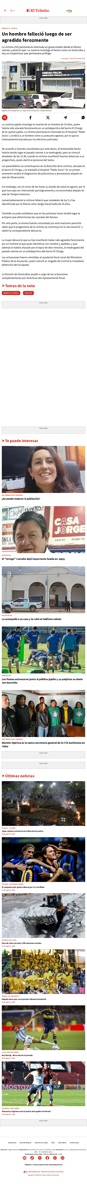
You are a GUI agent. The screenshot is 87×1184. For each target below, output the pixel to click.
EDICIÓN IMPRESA (25, 1143)
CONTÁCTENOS (48, 1165)
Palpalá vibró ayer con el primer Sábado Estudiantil (24, 999)
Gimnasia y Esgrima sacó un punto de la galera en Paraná (26, 1111)
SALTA (53, 1143)
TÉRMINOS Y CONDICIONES (33, 1165)
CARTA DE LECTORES (41, 1143)
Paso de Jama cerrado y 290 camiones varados (21, 943)
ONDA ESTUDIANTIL (10, 996)
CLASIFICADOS (74, 1143)
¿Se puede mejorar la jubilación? (21, 498)
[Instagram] (62, 1158)
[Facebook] (47, 1158)
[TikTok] (32, 1158)
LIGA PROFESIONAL (10, 1052)
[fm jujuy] (69, 11)
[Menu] (5, 10)
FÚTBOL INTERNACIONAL (13, 884)
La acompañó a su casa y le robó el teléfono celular (32, 619)
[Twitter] (40, 1158)
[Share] (4, 117)
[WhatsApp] (55, 1158)
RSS (61, 1165)
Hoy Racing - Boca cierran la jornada (17, 1055)
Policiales (7, 615)
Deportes (6, 555)
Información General (12, 495)
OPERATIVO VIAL (9, 940)
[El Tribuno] (38, 10)
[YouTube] (24, 1158)
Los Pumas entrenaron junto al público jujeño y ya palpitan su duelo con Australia (42, 680)
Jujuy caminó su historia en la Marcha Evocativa (22, 831)
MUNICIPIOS (12, 1143)
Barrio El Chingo (9, 28)
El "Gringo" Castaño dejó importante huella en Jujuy (33, 559)
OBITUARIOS (62, 1143)
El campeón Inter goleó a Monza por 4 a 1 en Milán (23, 887)
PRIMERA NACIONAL (11, 1108)
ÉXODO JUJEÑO (9, 828)
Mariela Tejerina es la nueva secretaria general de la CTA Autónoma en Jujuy (43, 744)
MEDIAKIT (56, 1165)
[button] (30, 117)
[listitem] (13, 10)
